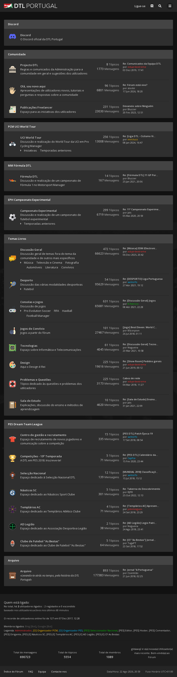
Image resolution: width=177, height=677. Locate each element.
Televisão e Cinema (49, 262)
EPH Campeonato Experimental (29, 200)
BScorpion (133, 330)
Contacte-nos (58, 671)
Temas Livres (17, 239)
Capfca (131, 458)
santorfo (132, 282)
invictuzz (133, 139)
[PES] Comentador (159, 630)
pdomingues (135, 509)
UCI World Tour (30, 137)
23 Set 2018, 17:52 (133, 546)
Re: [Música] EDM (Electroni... (140, 248)
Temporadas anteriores (55, 150)
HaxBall (67, 311)
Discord (13, 24)
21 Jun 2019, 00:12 (133, 367)
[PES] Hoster (140, 630)
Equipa (42, 671)
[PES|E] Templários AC (59, 634)
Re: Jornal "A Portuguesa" (138, 569)
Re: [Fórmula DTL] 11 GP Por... (140, 175)
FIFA (56, 311)
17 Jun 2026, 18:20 (133, 91)
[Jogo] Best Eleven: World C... (140, 327)
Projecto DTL (29, 65)
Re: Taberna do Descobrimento (141, 488)
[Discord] (152, 6)
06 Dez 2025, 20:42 (133, 254)
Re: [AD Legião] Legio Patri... (139, 522)
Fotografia (72, 262)
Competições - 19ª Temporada (41, 456)
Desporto (26, 280)
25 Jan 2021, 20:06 (132, 181)
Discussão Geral (31, 250)
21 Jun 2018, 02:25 (133, 576)
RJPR (130, 492)
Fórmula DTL (29, 176)
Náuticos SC (28, 490)
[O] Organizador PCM (45, 630)
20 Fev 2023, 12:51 (133, 112)
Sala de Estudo (30, 401)
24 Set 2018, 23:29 (133, 512)
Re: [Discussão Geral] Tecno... (140, 344)
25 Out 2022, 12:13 (133, 495)
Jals (129, 212)
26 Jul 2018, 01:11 (132, 333)
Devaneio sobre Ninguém (138, 106)
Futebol (29, 289)
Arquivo (13, 560)
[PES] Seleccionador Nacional (100, 630)
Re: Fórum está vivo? (135, 85)
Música (28, 262)
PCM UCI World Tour (22, 126)
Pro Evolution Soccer (37, 311)
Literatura (51, 267)
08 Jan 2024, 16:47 (132, 142)
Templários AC (30, 507)
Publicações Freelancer (36, 107)
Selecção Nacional (33, 473)
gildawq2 (136, 649)
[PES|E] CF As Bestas (107, 634)
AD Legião (27, 524)
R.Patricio (133, 303)
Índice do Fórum (13, 671)
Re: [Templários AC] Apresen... (141, 505)
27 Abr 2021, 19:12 (133, 285)
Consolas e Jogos (31, 302)
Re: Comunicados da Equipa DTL (142, 63)
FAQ (30, 671)
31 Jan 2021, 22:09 (132, 405)
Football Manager (38, 316)
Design (25, 363)
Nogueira (133, 347)
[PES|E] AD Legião (84, 634)
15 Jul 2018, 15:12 (132, 478)
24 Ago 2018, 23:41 (133, 529)
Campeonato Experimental (38, 211)
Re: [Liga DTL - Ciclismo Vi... (139, 136)
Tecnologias (28, 346)
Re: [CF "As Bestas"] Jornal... (139, 539)
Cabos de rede (131, 378)
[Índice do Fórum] (30, 6)
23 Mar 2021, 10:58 (133, 350)
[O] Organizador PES (70, 630)
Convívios (67, 267)
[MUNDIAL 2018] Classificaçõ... (140, 471)
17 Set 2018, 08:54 (133, 440)
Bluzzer (132, 109)
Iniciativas (30, 150)
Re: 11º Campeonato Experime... (141, 209)
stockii (131, 88)
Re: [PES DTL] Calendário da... (140, 454)
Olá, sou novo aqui (33, 86)
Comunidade (17, 54)
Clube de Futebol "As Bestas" (39, 541)
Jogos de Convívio (32, 329)
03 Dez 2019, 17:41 (133, 70)
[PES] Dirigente (12, 634)
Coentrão (133, 573)
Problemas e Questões (35, 380)
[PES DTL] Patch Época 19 (138, 433)
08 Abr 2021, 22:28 (133, 307)
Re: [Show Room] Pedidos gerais (142, 361)
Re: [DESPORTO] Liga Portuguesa (143, 278)
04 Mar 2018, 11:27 (133, 384)
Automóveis (34, 267)
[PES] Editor (125, 630)
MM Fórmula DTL (19, 165)
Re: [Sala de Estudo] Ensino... (140, 399)
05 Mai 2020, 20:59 (133, 215)
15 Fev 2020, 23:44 (133, 461)
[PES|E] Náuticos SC (33, 634)
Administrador (23, 630)
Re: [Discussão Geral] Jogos (139, 300)
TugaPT (132, 543)
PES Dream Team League (25, 424)
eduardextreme (137, 66)
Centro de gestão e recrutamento (43, 435)
